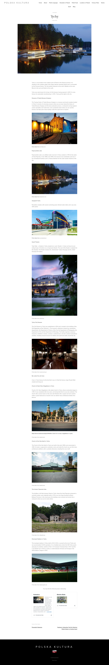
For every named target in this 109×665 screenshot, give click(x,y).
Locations (54, 12)
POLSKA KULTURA (16, 3)
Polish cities (34, 624)
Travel (38, 624)
